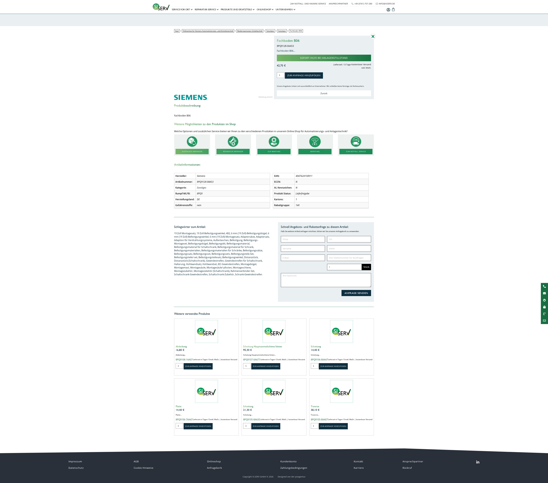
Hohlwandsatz (193, 264)
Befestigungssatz (183, 253)
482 (228, 233)
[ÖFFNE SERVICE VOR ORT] (192, 9)
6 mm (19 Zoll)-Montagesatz (224, 236)
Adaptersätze (248, 236)
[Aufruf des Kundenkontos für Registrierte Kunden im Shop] (388, 10)
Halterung (179, 264)
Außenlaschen (221, 240)
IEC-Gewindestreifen (229, 264)
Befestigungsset (201, 253)
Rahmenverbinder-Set (242, 271)
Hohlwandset (210, 264)
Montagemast (181, 267)
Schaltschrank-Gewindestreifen (191, 274)
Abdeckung (181, 346)
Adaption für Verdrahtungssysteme (193, 240)
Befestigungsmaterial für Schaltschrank (195, 247)
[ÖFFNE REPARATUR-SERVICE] (218, 9)
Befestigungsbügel (198, 243)
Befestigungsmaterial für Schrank (235, 247)
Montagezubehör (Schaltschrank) (211, 271)
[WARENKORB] (393, 9)
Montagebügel (248, 264)
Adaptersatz (262, 236)
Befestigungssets (221, 253)
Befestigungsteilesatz (210, 257)
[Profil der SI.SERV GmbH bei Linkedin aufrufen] (478, 462)
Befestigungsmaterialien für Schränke (221, 250)
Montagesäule (198, 267)
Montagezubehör (183, 271)
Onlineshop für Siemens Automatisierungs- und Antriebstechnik (208, 31)
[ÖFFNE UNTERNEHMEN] (294, 9)
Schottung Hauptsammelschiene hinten (262, 346)
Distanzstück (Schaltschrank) (189, 260)
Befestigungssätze (252, 250)
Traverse (315, 406)
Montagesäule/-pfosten (219, 267)
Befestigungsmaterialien (187, 250)
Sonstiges (270, 31)
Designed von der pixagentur (292, 476)
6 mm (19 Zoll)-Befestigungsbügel (249, 233)
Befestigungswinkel (232, 257)
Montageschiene (242, 267)
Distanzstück (251, 257)
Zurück (324, 93)
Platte (178, 406)
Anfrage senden (356, 293)
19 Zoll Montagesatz (185, 233)
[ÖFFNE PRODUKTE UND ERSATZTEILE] (254, 9)
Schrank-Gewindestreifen (248, 274)
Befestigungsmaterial (238, 243)
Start (177, 31)
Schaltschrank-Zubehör (221, 274)
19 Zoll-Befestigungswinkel (211, 233)
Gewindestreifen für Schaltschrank (243, 260)
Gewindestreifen (215, 260)
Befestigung (236, 240)
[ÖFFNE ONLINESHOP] (273, 9)
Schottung (316, 346)
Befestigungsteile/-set (185, 257)
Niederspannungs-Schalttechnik (249, 31)
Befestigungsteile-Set (242, 253)
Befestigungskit (217, 243)
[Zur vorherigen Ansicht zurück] (373, 38)
